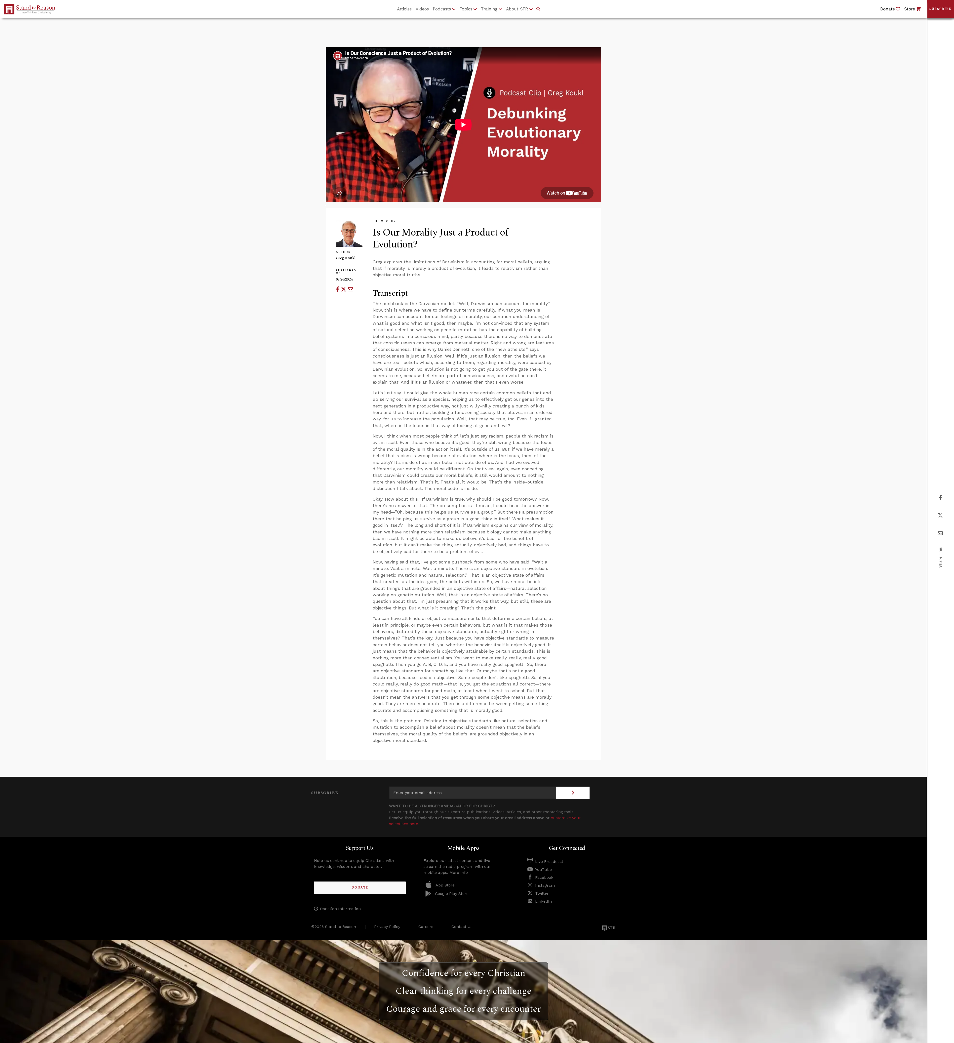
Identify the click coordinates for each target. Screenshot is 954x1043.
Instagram (545, 885)
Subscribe (940, 9)
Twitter (542, 893)
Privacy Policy (387, 926)
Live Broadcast (549, 861)
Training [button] (489, 8)
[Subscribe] (573, 793)
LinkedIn (543, 901)
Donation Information (340, 908)
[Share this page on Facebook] (338, 289)
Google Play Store (452, 893)
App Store (445, 885)
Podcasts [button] (442, 8)
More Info (458, 872)
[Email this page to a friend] (350, 289)
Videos (422, 8)
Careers (425, 926)
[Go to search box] (538, 9)
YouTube (543, 869)
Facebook (544, 877)
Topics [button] (466, 8)
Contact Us (462, 926)
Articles (404, 8)
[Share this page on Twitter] (344, 289)
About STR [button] (517, 8)
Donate (360, 887)
